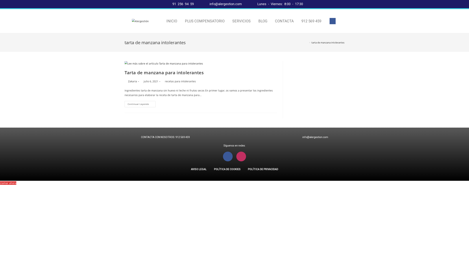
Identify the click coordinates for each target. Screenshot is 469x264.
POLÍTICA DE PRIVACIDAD (263, 169)
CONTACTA (284, 21)
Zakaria (132, 81)
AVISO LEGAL (199, 169)
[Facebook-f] (333, 21)
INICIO (171, 21)
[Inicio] (307, 42)
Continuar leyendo (142, 103)
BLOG (262, 21)
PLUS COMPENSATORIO (205, 21)
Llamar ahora (8, 183)
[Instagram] (241, 156)
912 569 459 (311, 21)
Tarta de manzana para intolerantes (164, 72)
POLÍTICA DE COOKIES (227, 169)
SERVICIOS (241, 21)
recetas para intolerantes (180, 81)
